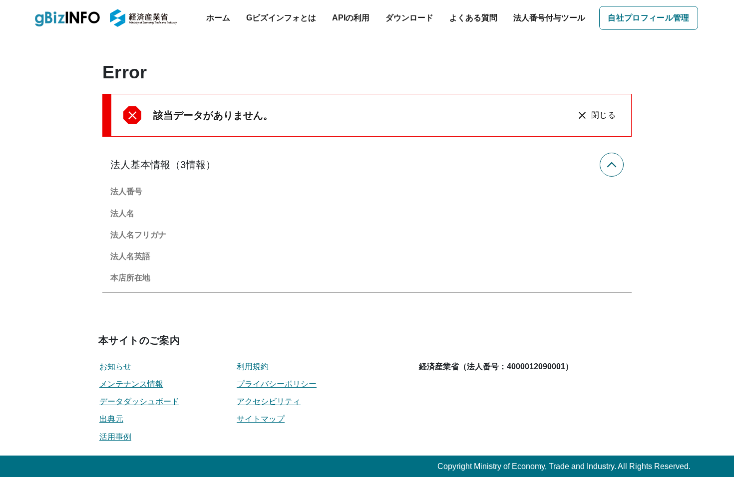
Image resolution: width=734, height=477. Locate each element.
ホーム (218, 17)
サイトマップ (261, 419)
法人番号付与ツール (549, 17)
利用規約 (253, 366)
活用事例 (115, 437)
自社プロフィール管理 (648, 17)
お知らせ (115, 366)
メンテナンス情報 (131, 384)
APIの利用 (350, 17)
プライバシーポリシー (277, 384)
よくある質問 (473, 17)
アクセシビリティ (269, 401)
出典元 (111, 419)
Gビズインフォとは (281, 17)
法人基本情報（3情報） (163, 164)
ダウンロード (409, 17)
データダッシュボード (139, 401)
